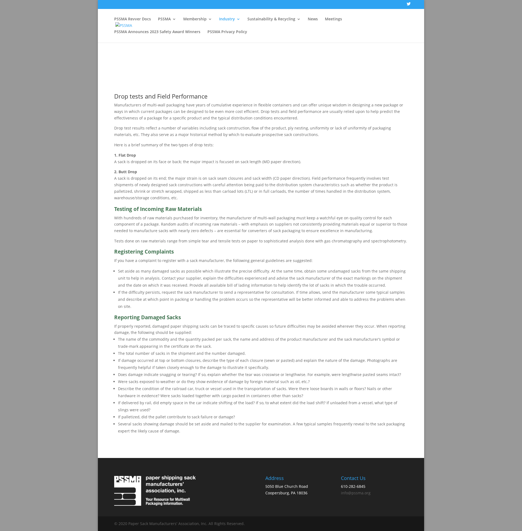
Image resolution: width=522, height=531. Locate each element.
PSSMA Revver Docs (132, 19)
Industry (227, 19)
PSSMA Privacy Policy (227, 32)
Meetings (333, 19)
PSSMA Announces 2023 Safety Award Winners (157, 32)
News (313, 19)
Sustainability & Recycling (271, 19)
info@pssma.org (356, 492)
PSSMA (164, 19)
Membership (195, 19)
